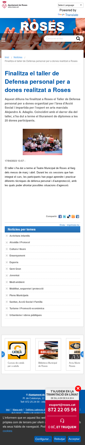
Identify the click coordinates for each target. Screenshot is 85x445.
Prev (5, 354)
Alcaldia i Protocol (19, 242)
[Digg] (77, 217)
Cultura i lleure (17, 249)
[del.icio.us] (68, 217)
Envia (62, 224)
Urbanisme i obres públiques (25, 315)
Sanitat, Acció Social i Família (25, 302)
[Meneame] (73, 217)
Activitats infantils (19, 235)
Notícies (18, 57)
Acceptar (74, 438)
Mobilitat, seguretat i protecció (26, 288)
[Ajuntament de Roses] (42, 27)
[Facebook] (60, 217)
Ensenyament (17, 255)
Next (80, 354)
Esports (13, 262)
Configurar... (43, 439)
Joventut (14, 275)
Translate (71, 14)
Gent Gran (15, 268)
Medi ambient (17, 282)
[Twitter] (64, 217)
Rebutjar (59, 438)
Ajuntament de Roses (40, 394)
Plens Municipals (18, 295)
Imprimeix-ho (73, 224)
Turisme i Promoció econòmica (26, 308)
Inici (7, 57)
